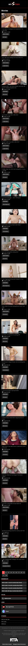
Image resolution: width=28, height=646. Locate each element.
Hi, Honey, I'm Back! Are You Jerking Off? (11, 334)
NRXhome (5, 91)
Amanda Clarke (6, 566)
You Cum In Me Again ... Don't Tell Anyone (11, 197)
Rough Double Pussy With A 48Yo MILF (10, 142)
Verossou (5, 314)
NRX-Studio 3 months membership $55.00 (12, 588)
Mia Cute (5, 94)
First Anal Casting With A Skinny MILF (10, 252)
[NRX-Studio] (14, 3)
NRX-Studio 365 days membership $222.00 (12, 591)
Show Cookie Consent (7, 644)
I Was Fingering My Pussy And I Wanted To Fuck (12, 279)
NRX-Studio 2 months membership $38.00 (12, 585)
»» (6, 575)
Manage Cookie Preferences (19, 644)
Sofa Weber (5, 231)
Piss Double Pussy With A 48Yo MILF (10, 115)
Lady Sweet (5, 65)
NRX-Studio (5, 34)
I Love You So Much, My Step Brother (10, 390)
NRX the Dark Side (5, 619)
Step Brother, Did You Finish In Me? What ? (11, 224)
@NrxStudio (7, 598)
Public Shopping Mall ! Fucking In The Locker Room (13, 559)
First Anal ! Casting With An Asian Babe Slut (11, 503)
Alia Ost (5, 510)
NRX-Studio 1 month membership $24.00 (12, 582)
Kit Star (4, 37)
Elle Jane (5, 177)
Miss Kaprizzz (6, 204)
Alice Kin (5, 258)
